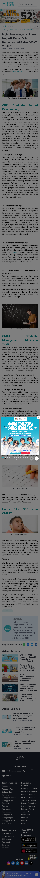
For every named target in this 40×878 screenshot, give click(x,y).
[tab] (3, 457)
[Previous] (32, 458)
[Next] (37, 458)
